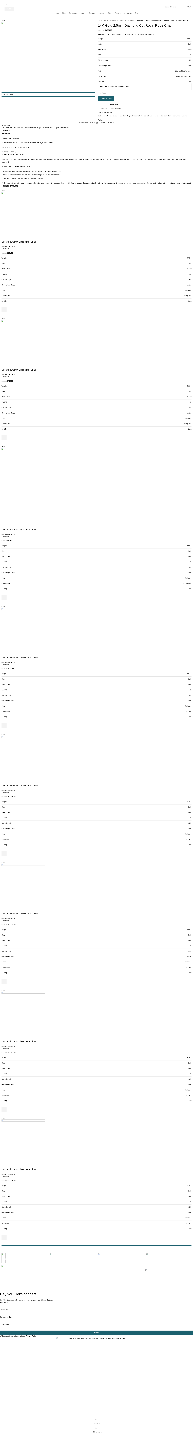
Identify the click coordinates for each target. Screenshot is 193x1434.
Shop (99, 1277)
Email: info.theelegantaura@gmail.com (160, 1270)
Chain (109, 116)
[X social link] (167, 1)
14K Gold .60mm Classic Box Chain (19, 529)
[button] (4, 309)
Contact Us (101, 1280)
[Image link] (22, 1273)
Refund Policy (54, 1270)
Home (100, 20)
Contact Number (6, 1317)
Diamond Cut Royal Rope (126, 20)
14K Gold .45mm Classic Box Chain (19, 242)
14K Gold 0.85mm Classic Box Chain (20, 785)
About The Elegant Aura (105, 1270)
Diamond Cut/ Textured (140, 116)
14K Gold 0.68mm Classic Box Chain (20, 657)
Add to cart (113, 104)
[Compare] (4, 237)
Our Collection (109, 20)
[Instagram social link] (169, 1)
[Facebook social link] (165, 1)
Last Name (4, 1310)
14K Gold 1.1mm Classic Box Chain (19, 1041)
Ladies (157, 116)
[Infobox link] (24, 1257)
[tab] (83, 123)
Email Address (5, 1324)
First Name (4, 1302)
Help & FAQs (102, 1273)
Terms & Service (55, 1280)
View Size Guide (106, 99)
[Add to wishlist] (4, 304)
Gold (151, 116)
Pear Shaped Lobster (179, 116)
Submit (96, 1332)
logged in (14, 147)
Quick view (4, 314)
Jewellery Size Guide (56, 1284)
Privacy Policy (54, 1273)
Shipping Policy (54, 1277)
